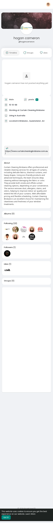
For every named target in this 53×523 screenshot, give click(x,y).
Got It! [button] (6, 517)
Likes (6, 264)
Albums (7, 214)
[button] (48, 4)
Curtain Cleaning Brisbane (32, 110)
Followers (8, 247)
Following (8, 223)
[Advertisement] (26, 313)
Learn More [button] (30, 514)
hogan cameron (27, 38)
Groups (7, 281)
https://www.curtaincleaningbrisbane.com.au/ (26, 152)
